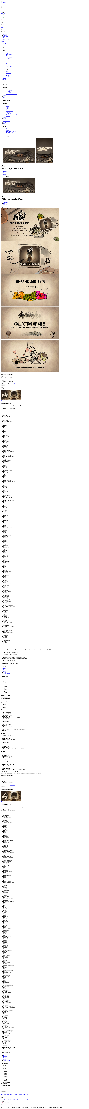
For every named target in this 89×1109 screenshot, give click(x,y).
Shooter (8, 75)
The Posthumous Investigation (12, 114)
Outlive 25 (8, 113)
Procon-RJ (26, 1099)
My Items (5, 34)
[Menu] (1, 1)
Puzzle (4, 671)
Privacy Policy (20, 1099)
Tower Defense (6, 673)
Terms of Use (7, 1099)
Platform (5, 669)
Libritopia (8, 112)
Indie (4, 668)
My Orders (5, 36)
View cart (3, 13)
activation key (13, 383)
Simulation (8, 76)
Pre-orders (8, 55)
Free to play (8, 58)
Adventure (8, 73)
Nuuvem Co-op (9, 132)
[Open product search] (1, 6)
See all (4, 78)
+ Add (2, 27)
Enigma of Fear (9, 111)
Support (2, 1099)
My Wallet (5, 37)
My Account (6, 39)
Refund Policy (13, 1099)
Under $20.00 (9, 90)
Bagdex (8, 107)
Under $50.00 (9, 91)
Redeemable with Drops (11, 94)
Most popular (9, 57)
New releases (9, 54)
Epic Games (8, 65)
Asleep (7, 106)
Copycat (8, 109)
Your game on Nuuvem (11, 131)
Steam (7, 63)
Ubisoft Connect (9, 66)
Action (7, 71)
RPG (7, 74)
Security (27, 1094)
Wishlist (5, 35)
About (7, 128)
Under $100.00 (9, 92)
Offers (7, 53)
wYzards (8, 116)
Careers (7, 130)
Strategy (5, 672)
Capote (7, 108)
